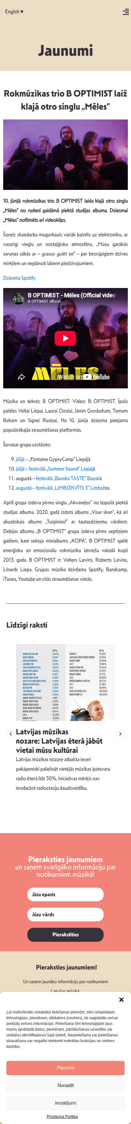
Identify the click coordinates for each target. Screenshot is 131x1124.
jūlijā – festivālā (31, 468)
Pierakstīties (65, 934)
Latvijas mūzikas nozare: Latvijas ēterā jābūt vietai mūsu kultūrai (59, 741)
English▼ (14, 11)
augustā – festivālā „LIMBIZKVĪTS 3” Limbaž (60, 488)
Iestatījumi (65, 1103)
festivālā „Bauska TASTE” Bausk (68, 478)
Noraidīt (66, 1085)
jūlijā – (22, 459)
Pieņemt (65, 1067)
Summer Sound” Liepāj (70, 468)
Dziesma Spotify (19, 278)
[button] (121, 1000)
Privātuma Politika (62, 1116)
